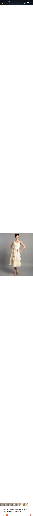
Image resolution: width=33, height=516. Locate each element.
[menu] (22, 3)
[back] (2, 2)
